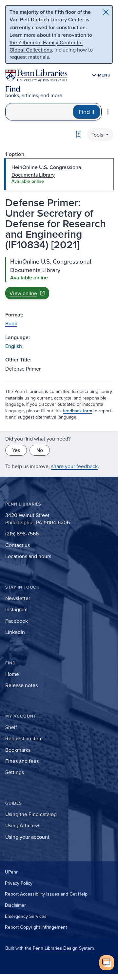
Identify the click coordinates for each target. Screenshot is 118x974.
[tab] (59, 174)
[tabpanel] (59, 278)
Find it (86, 112)
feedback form (77, 410)
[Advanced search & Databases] (108, 112)
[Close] (105, 12)
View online (23, 293)
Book (11, 323)
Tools (98, 134)
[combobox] (39, 112)
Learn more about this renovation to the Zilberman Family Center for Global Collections (51, 42)
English (13, 346)
